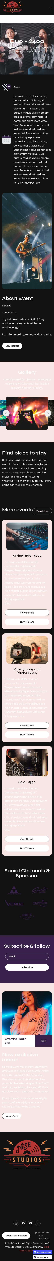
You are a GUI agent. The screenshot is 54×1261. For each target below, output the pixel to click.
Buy (43, 1040)
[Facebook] (23, 1223)
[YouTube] (30, 1223)
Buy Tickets (12, 345)
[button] (37, 7)
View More (12, 1116)
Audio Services (23, 1183)
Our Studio (27, 1176)
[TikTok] (38, 1223)
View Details (27, 612)
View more (42, 511)
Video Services (23, 1192)
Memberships (26, 1199)
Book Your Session (16, 1235)
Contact (26, 1205)
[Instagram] (16, 1223)
